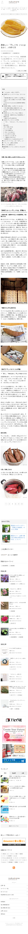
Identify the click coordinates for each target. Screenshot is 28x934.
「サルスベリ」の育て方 (15, 589)
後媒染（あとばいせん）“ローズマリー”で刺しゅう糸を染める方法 (17, 687)
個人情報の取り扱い (6, 907)
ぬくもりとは (4, 891)
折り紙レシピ (12, 780)
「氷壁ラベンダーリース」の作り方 (17, 659)
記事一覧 (3, 885)
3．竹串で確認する (8, 130)
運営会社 (3, 914)
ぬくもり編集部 (13, 555)
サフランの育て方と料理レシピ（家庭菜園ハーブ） (17, 576)
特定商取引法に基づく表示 (7, 894)
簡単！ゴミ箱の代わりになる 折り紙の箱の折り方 (17, 777)
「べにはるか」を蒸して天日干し (12, 92)
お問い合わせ (4, 911)
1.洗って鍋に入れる (8, 127)
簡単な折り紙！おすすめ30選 (17, 806)
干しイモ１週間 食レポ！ (10, 144)
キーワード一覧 (4, 888)
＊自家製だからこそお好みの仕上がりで (13, 139)
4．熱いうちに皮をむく (9, 132)
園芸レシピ (18, 579)
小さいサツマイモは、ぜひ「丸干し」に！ (14, 140)
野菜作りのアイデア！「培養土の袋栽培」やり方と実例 (18, 527)
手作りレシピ (19, 676)
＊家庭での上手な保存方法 (10, 118)
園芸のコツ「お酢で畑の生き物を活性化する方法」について (18, 537)
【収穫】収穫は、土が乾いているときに (13, 106)
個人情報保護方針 (5, 904)
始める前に (6, 125)
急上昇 (14, 773)
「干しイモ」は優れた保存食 (11, 142)
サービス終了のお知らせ (15, 648)
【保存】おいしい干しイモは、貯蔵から (13, 113)
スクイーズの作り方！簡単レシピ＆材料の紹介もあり (17, 787)
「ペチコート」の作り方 (15, 674)
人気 (23, 773)
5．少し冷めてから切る (9, 134)
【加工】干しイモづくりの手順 (11, 120)
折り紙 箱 (18, 780)
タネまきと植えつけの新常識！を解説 (17, 629)
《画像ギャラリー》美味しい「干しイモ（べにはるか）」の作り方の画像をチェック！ (14, 76)
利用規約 (3, 901)
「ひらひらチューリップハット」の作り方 (17, 701)
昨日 (5, 773)
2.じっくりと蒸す (8, 128)
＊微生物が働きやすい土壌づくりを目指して (14, 97)
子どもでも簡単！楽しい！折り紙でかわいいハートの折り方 (17, 798)
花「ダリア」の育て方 (14, 616)
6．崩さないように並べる (10, 135)
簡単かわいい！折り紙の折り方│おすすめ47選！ (17, 817)
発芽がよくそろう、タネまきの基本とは (17, 603)
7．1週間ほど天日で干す (10, 137)
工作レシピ (18, 662)
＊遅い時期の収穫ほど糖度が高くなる (13, 108)
